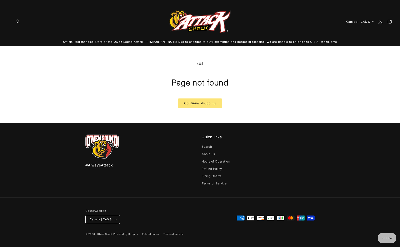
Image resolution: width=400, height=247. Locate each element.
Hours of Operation (216, 161)
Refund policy (150, 234)
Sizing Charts (211, 176)
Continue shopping (200, 103)
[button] (17, 21)
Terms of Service (214, 183)
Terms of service (173, 234)
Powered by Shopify (125, 234)
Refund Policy (212, 168)
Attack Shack (104, 234)
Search (207, 146)
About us (208, 154)
